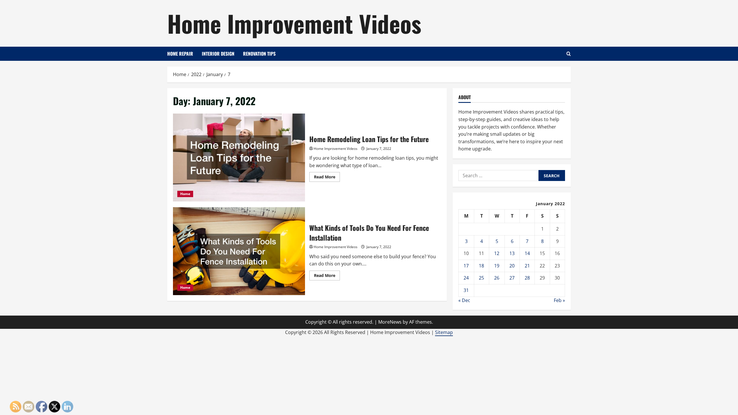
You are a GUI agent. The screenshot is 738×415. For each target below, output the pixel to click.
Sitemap (444, 332)
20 (512, 266)
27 (512, 278)
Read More (327, 178)
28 (527, 278)
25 (481, 278)
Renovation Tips (259, 53)
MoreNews (390, 322)
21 (527, 266)
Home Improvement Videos (294, 23)
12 (496, 253)
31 (466, 290)
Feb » (559, 300)
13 (512, 253)
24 (466, 278)
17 (466, 266)
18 (481, 266)
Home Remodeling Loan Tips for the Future (239, 157)
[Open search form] (568, 53)
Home (185, 193)
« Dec (464, 300)
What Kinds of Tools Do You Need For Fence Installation (239, 251)
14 (527, 253)
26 (496, 278)
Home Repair (180, 53)
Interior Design (218, 53)
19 (496, 266)
